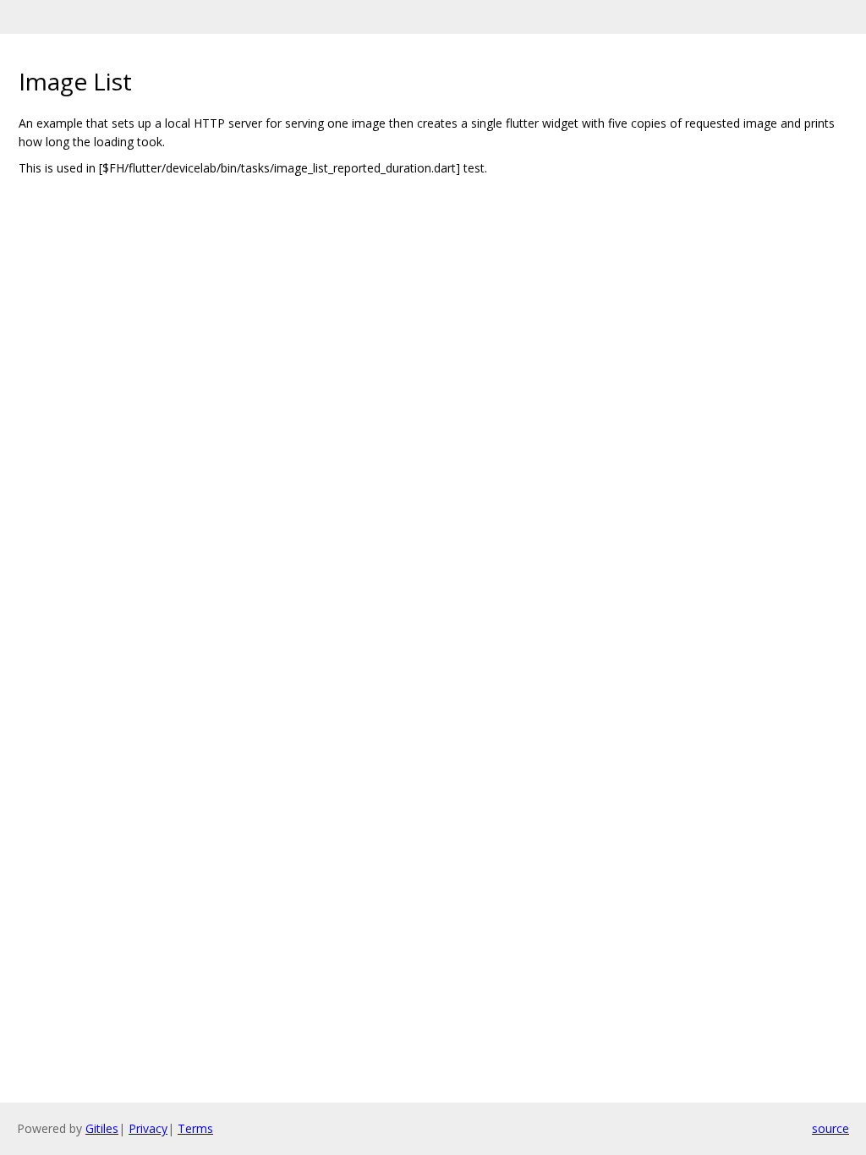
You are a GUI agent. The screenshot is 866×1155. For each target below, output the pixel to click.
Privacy (148, 1128)
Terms (195, 1128)
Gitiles (101, 1128)
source (830, 1128)
